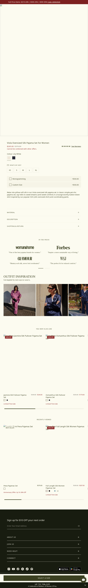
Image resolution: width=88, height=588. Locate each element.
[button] (44, 212)
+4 (57, 491)
